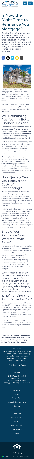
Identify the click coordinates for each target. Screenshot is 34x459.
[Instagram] (18, 453)
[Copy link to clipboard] (21, 58)
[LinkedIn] (21, 453)
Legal (17, 394)
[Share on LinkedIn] (12, 58)
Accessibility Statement (17, 402)
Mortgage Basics (17, 425)
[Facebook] (13, 453)
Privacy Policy (17, 398)
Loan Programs (17, 417)
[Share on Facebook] (3, 58)
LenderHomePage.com (23, 456)
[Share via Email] (17, 58)
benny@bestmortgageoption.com (17, 383)
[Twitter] (16, 453)
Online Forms (17, 429)
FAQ (17, 433)
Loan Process (17, 421)
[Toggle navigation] (30, 3)
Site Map (17, 406)
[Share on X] (8, 58)
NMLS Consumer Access (17, 365)
